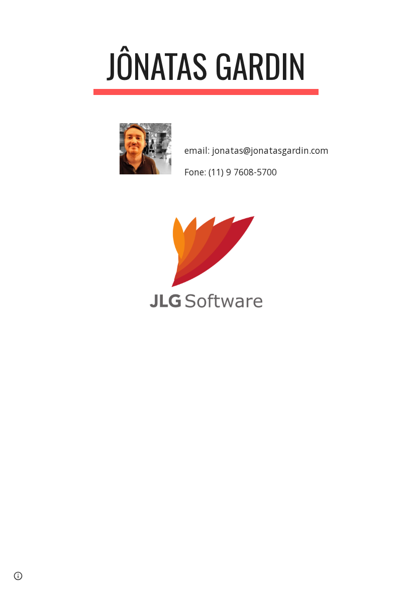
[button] (18, 576)
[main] (206, 70)
